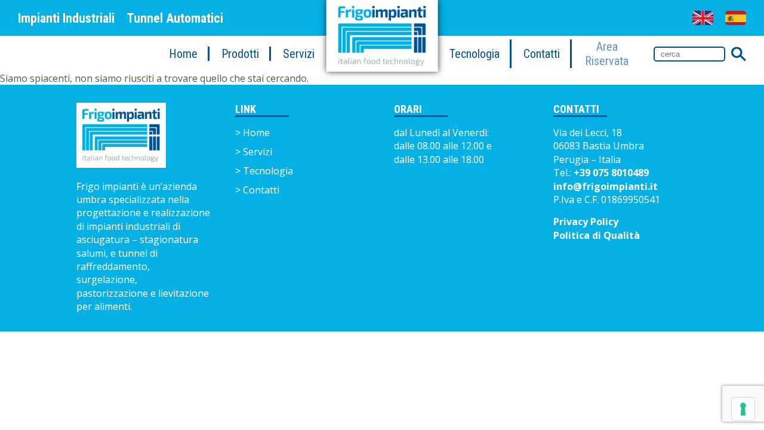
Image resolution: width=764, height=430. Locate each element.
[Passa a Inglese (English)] (702, 18)
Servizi (299, 54)
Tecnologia (474, 54)
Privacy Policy (585, 221)
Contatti (541, 54)
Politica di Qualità (596, 235)
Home (183, 54)
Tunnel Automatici (175, 18)
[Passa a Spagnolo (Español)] (735, 18)
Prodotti (240, 54)
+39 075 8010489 (611, 172)
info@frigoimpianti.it (605, 186)
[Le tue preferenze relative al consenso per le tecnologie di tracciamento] (743, 409)
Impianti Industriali (66, 18)
